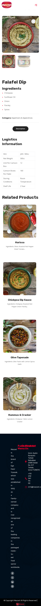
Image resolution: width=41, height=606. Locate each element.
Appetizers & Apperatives (22, 118)
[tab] (20, 129)
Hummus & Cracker (19, 414)
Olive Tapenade (20, 357)
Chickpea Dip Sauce (19, 299)
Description (20, 129)
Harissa (19, 242)
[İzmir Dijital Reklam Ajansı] (20, 604)
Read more (20, 255)
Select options (20, 370)
